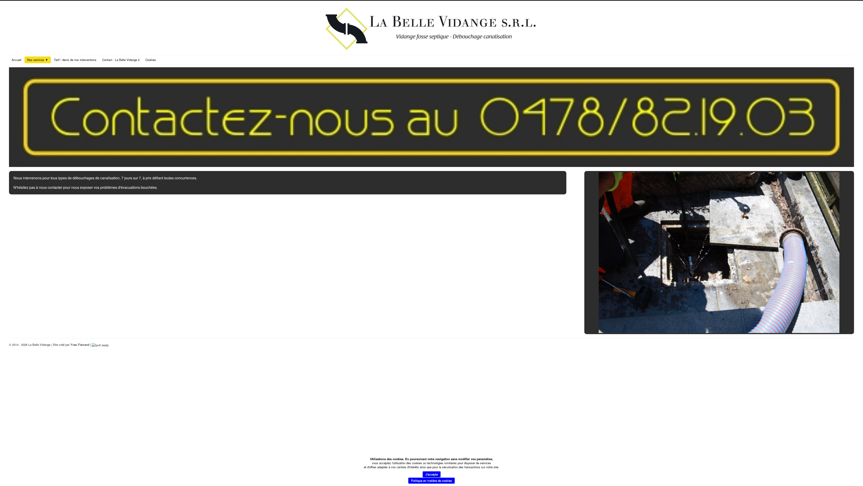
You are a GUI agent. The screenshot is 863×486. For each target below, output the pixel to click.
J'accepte (431, 474)
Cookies (150, 60)
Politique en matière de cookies (431, 480)
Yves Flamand (79, 344)
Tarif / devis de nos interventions (75, 60)
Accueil (16, 60)
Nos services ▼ (37, 60)
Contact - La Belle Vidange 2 (121, 60)
